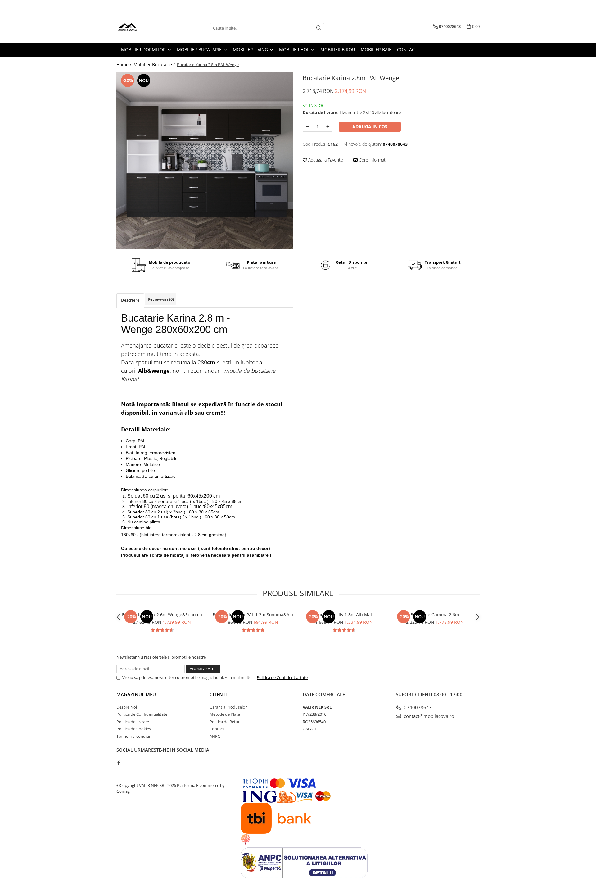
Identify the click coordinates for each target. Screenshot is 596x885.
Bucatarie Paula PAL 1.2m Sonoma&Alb (253, 615)
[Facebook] (118, 762)
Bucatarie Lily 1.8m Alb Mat (343, 615)
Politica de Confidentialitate (282, 677)
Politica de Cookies (133, 729)
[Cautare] (318, 28)
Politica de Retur (225, 721)
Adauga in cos (369, 127)
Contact (217, 729)
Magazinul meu (136, 694)
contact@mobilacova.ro (428, 716)
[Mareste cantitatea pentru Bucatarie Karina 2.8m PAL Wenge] (327, 127)
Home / (124, 64)
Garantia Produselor (228, 707)
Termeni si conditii (133, 736)
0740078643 (417, 707)
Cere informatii (372, 160)
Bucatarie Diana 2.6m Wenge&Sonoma (162, 615)
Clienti (218, 694)
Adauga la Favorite (325, 160)
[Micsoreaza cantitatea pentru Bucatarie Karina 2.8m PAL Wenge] (307, 127)
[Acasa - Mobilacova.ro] (147, 28)
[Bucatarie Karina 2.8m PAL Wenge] (204, 160)
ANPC (215, 736)
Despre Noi (126, 707)
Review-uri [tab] (161, 299)
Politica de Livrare (132, 721)
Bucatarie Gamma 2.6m (434, 615)
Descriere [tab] (130, 300)
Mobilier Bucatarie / (154, 64)
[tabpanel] (204, 160)
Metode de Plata (225, 714)
